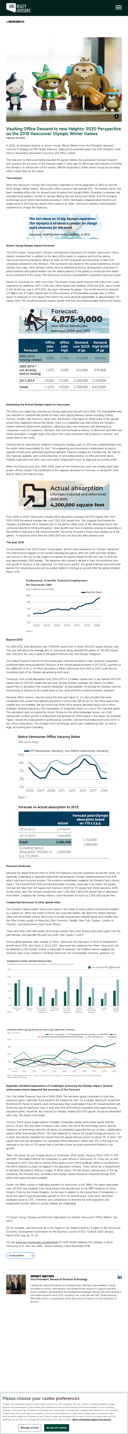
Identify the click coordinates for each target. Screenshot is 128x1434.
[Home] (21, 7)
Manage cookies (30, 1427)
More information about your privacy (92, 1419)
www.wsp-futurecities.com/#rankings (37, 1242)
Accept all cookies (57, 1427)
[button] (117, 7)
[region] (64, 1413)
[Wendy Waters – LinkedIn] (120, 1277)
